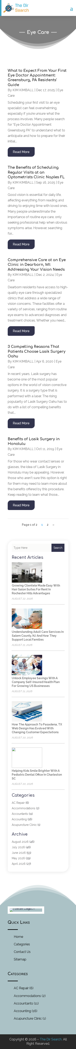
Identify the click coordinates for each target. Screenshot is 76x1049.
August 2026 (20, 841)
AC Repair (18, 802)
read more (21, 152)
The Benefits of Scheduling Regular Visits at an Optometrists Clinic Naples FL (36, 172)
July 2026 (18, 847)
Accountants (20, 813)
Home (18, 937)
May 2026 (18, 858)
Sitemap (20, 959)
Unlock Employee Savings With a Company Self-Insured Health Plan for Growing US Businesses (36, 682)
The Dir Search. (51, 1039)
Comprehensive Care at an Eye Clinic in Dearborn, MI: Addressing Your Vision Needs (37, 265)
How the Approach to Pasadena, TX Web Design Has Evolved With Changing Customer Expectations (37, 728)
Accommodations (23, 808)
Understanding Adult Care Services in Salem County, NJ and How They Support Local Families (38, 635)
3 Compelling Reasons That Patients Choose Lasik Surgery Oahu (36, 351)
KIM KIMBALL (23, 90)
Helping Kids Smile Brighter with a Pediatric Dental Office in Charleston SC (37, 774)
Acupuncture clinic (24, 824)
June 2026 (19, 852)
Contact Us (22, 952)
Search (58, 547)
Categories (22, 944)
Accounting (19, 819)
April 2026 (19, 863)
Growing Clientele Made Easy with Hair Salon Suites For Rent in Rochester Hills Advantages (36, 589)
